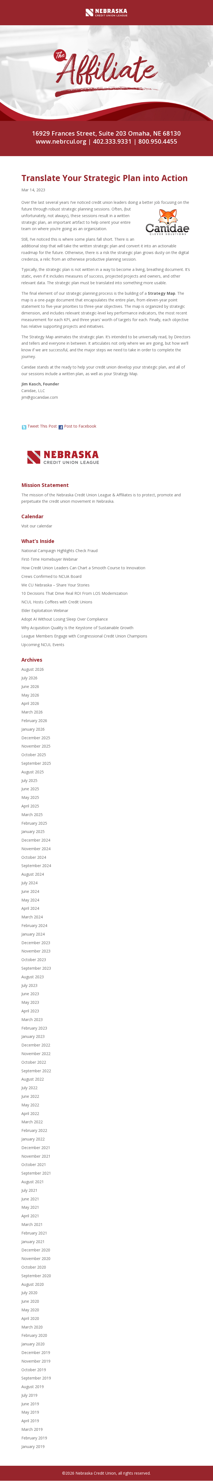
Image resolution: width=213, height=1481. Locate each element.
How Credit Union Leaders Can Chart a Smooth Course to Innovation (83, 567)
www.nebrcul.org (61, 141)
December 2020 (35, 1250)
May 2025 (30, 797)
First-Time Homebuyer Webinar (49, 559)
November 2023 (35, 951)
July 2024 (29, 882)
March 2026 (32, 712)
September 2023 (36, 968)
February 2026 (34, 720)
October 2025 (33, 754)
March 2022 (32, 1121)
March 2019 (32, 1429)
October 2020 (33, 1267)
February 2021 (34, 1233)
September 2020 (36, 1275)
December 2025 (35, 737)
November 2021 (35, 1156)
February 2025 (34, 823)
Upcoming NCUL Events (42, 644)
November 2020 (35, 1258)
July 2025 (29, 780)
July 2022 (29, 1087)
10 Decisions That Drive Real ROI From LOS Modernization (74, 593)
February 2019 (34, 1438)
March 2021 (32, 1224)
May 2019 (30, 1412)
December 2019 (35, 1352)
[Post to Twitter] (23, 426)
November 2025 (35, 746)
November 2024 (35, 848)
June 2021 (30, 1198)
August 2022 (32, 1079)
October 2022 (33, 1062)
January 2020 (33, 1344)
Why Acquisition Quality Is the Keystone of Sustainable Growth (77, 627)
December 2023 (35, 942)
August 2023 (32, 976)
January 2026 (33, 729)
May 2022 (30, 1104)
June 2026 (30, 686)
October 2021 (33, 1164)
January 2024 (33, 934)
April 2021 (30, 1215)
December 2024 (35, 840)
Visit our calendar (36, 526)
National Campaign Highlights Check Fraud (59, 550)
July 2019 (29, 1395)
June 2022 (30, 1096)
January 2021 (33, 1241)
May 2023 (30, 1002)
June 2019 (30, 1403)
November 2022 (35, 1053)
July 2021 (29, 1190)
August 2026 (32, 669)
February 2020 (34, 1335)
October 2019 (33, 1369)
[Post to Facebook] (60, 426)
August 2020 (32, 1284)
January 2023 (33, 1036)
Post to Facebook (80, 426)
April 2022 (30, 1113)
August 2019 (32, 1386)
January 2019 (33, 1446)
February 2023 (34, 1028)
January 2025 (33, 831)
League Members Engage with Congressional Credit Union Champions (84, 636)
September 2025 (36, 763)
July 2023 (29, 985)
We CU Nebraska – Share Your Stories (55, 585)
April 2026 (30, 703)
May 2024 (30, 900)
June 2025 (30, 788)
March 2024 (32, 916)
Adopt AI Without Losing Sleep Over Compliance (64, 619)
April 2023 (30, 1010)
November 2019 (35, 1361)
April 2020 (30, 1318)
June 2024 (30, 891)
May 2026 (30, 695)
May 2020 (30, 1309)
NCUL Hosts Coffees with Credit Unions (56, 601)
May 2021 (30, 1207)
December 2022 (35, 1045)
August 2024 (32, 874)
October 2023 (33, 959)
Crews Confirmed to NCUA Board (51, 576)
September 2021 (36, 1173)
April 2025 (30, 806)
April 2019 (30, 1420)
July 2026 (29, 677)
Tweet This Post (42, 426)
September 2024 (36, 865)
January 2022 (33, 1139)
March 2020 (32, 1327)
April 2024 (30, 908)
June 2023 (30, 993)
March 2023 (32, 1019)
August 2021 (32, 1181)
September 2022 (36, 1070)
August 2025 (32, 771)
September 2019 (36, 1378)
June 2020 (30, 1301)
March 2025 (32, 814)
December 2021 (35, 1147)
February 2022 (34, 1130)
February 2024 (34, 925)
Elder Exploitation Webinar (44, 610)
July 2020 (29, 1292)
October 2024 (33, 857)
